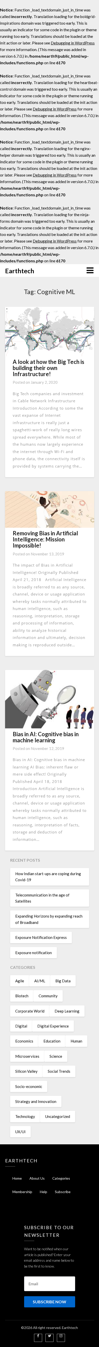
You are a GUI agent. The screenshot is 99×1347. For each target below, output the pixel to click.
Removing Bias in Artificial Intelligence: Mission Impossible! (45, 539)
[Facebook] (38, 1336)
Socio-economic (28, 1086)
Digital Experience (53, 1026)
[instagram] (60, 1336)
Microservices (27, 1056)
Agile (19, 981)
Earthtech (19, 271)
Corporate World (29, 1011)
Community (48, 995)
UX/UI (20, 1131)
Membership (22, 1192)
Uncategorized (57, 1116)
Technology (25, 1116)
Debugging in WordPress (73, 42)
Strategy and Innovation (35, 1101)
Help (43, 1192)
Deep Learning (67, 1011)
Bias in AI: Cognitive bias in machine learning (46, 737)
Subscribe (63, 1192)
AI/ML (39, 981)
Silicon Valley (26, 1071)
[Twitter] (49, 1336)
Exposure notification (33, 952)
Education (51, 1041)
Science (56, 1056)
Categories (61, 1178)
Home (17, 1178)
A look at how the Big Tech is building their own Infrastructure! (48, 367)
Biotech (21, 995)
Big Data (63, 981)
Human (76, 1041)
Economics (24, 1041)
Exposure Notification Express (41, 937)
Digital (21, 1026)
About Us (37, 1178)
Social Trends (59, 1071)
